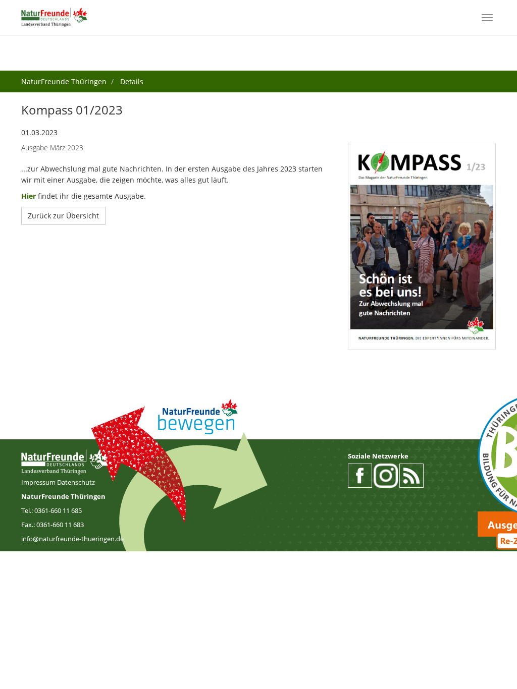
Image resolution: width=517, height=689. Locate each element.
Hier (28, 196)
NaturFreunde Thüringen (64, 81)
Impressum (39, 482)
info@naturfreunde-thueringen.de (72, 538)
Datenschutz (76, 482)
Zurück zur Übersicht (63, 215)
